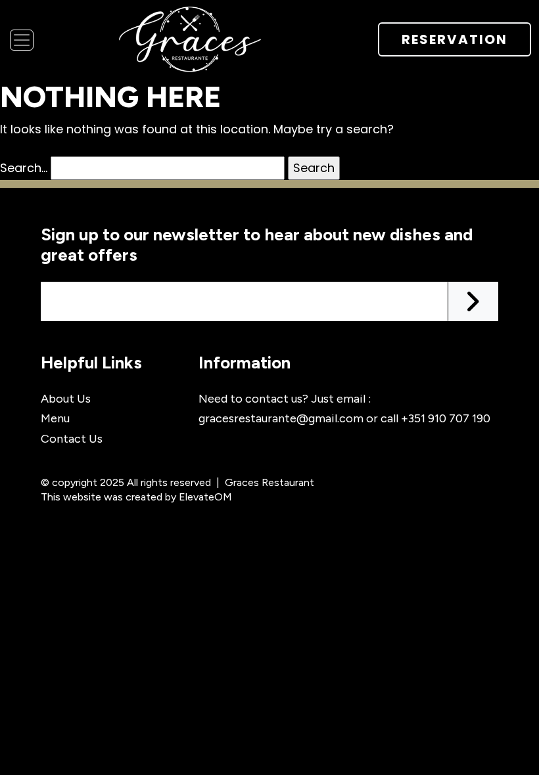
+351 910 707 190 (445, 418)
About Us (66, 398)
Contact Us (72, 439)
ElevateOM (205, 497)
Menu (55, 418)
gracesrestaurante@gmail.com (281, 418)
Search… (23, 168)
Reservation (454, 39)
